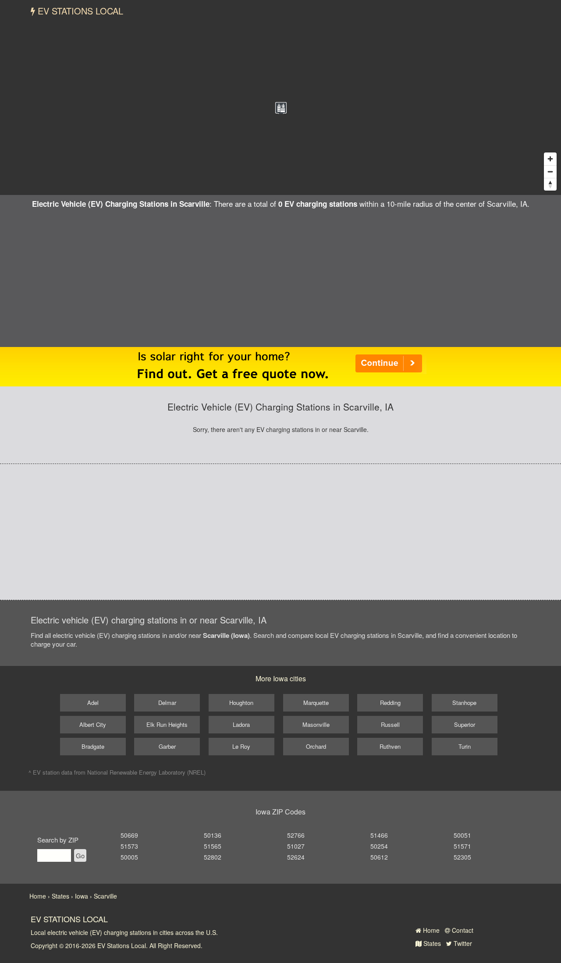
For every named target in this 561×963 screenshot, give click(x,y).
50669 (129, 835)
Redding (390, 702)
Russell (390, 724)
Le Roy (241, 746)
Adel (93, 702)
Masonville (316, 724)
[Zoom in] (550, 158)
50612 (379, 857)
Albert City (92, 724)
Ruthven (390, 746)
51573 (129, 846)
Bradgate (93, 746)
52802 (212, 857)
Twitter (462, 943)
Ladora (241, 724)
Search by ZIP (57, 839)
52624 (296, 857)
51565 (212, 846)
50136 (212, 835)
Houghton (241, 702)
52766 (296, 835)
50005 (129, 857)
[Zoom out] (550, 171)
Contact (461, 930)
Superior (464, 724)
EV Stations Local (79, 10)
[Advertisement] (280, 274)
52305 (462, 857)
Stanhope (464, 702)
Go (80, 855)
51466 (379, 835)
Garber (167, 746)
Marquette (316, 702)
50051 (462, 835)
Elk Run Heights (167, 724)
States (431, 943)
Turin (464, 746)
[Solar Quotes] (280, 365)
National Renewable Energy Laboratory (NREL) (146, 772)
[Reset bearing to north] (550, 184)
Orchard (316, 746)
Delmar (167, 702)
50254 (379, 846)
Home (430, 930)
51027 (296, 846)
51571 (462, 846)
